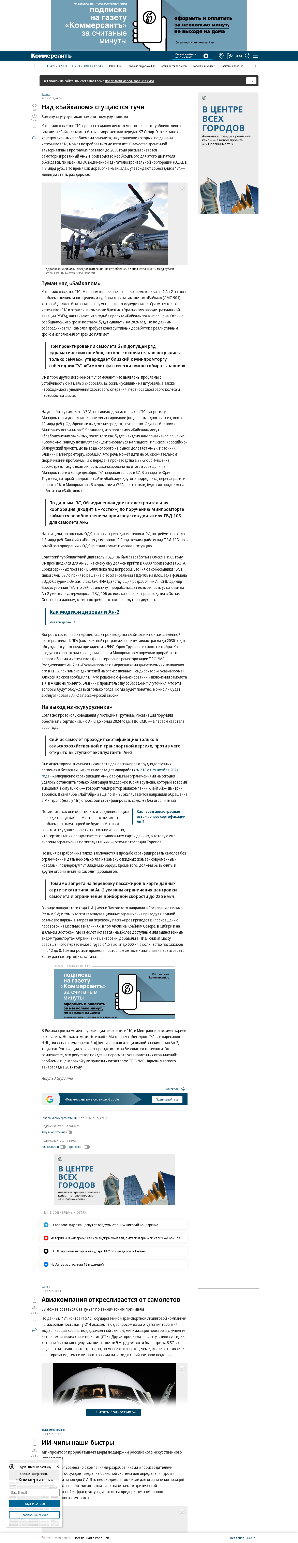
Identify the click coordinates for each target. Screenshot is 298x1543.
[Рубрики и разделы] (255, 56)
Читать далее (61, 622)
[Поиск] (247, 56)
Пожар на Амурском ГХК (141, 66)
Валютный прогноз (232, 66)
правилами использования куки (129, 80)
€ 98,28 (63, 66)
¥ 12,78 (76, 66)
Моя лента (62, 1537)
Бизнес (46, 94)
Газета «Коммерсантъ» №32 (61, 1118)
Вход (239, 56)
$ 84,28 (51, 66)
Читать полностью (113, 1462)
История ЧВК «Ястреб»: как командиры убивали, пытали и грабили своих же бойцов (115, 1238)
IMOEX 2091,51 (92, 66)
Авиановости (50, 1147)
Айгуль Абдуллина (53, 1132)
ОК (251, 81)
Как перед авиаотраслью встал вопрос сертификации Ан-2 (161, 816)
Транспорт (76, 1147)
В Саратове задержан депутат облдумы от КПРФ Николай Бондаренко (104, 1224)
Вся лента (237, 1538)
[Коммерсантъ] (51, 56)
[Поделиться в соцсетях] (34, 137)
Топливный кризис (204, 66)
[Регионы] (221, 56)
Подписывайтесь (167, 1099)
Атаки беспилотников (174, 66)
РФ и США (115, 66)
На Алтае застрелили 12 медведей (77, 1264)
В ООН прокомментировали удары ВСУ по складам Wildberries (98, 1251)
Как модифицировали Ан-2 (84, 611)
